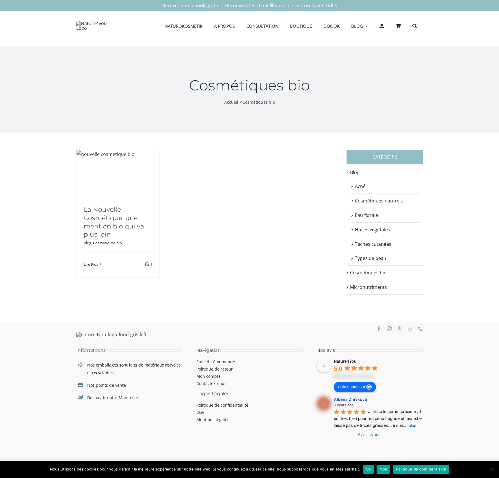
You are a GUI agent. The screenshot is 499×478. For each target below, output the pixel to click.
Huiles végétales (372, 229)
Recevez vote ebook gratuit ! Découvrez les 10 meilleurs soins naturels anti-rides (249, 5)
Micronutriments (368, 287)
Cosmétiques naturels (379, 201)
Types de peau (370, 258)
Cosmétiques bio (107, 242)
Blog (87, 242)
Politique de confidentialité (421, 469)
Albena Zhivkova (350, 399)
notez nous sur (351, 386)
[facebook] (379, 328)
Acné (360, 186)
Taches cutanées (373, 244)
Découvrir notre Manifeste (112, 397)
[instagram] (389, 328)
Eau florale (366, 215)
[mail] (410, 328)
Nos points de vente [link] (106, 385)
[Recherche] (415, 25)
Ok (368, 469)
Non (383, 469)
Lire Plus (91, 264)
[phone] (420, 328)
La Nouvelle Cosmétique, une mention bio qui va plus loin (114, 222)
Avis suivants (369, 434)
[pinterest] (399, 328)
